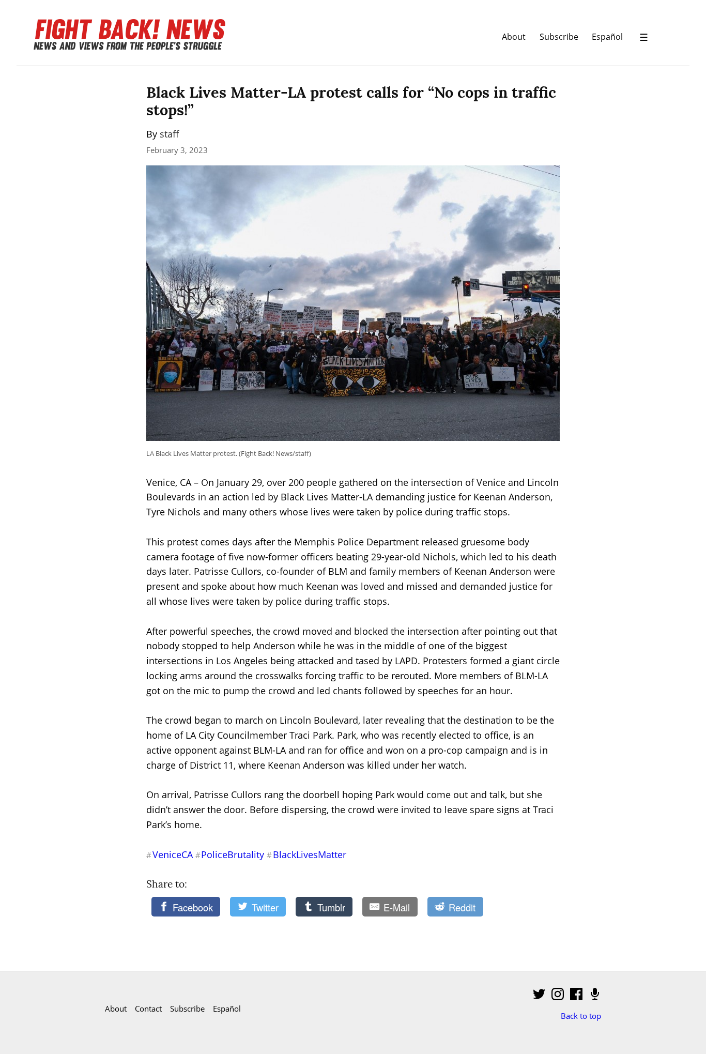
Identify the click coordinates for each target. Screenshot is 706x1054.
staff (169, 134)
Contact (148, 1008)
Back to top (581, 1016)
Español (607, 36)
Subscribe (559, 36)
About (514, 36)
